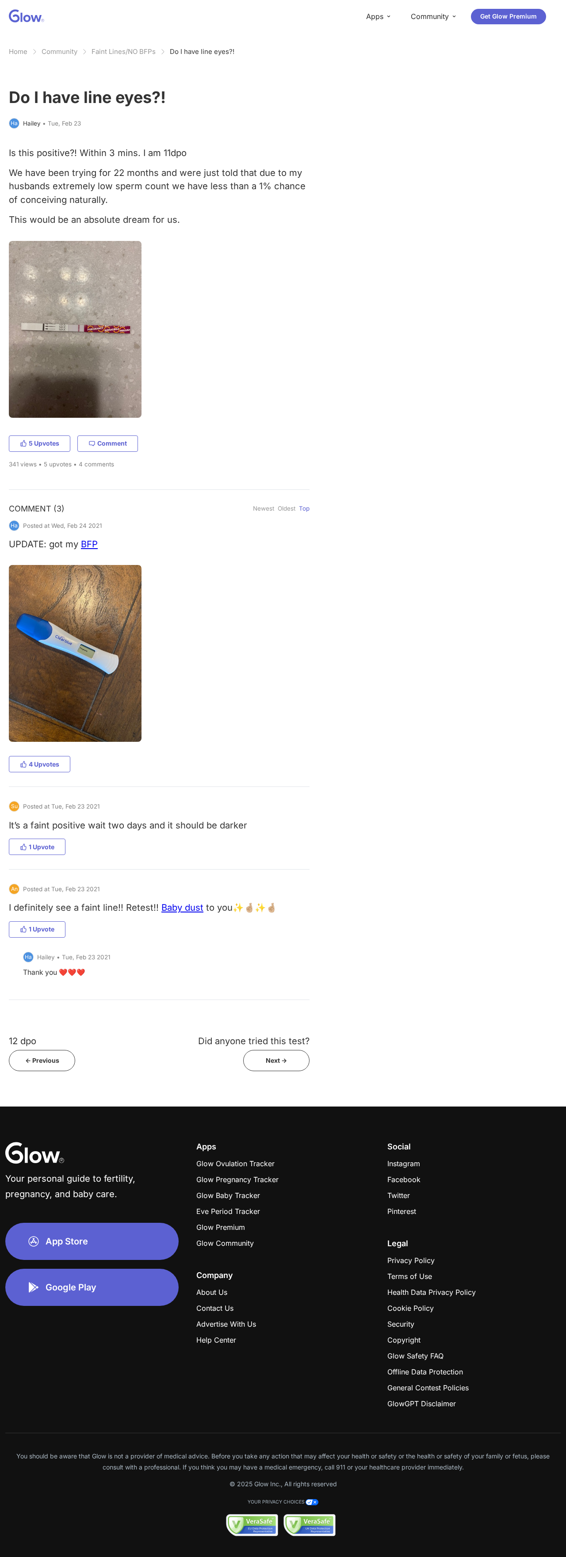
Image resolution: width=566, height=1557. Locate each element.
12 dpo (22, 1040)
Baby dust (182, 907)
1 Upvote (41, 847)
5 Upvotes (44, 443)
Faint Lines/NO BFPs (124, 51)
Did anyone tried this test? (254, 1040)
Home (18, 51)
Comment (112, 443)
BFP (89, 544)
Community (59, 51)
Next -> (276, 1060)
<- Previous (42, 1060)
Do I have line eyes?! (202, 51)
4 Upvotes (44, 764)
